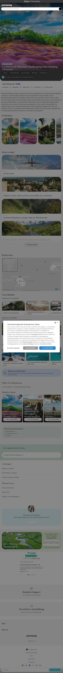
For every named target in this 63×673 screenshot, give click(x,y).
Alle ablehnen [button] (30, 348)
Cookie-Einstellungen (28, 344)
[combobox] (55, 322)
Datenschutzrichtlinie (45, 344)
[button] (13, 348)
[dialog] (31, 336)
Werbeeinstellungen (27, 342)
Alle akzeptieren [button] (47, 348)
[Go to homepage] (6, 5)
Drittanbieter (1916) (36, 334)
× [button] (57, 322)
